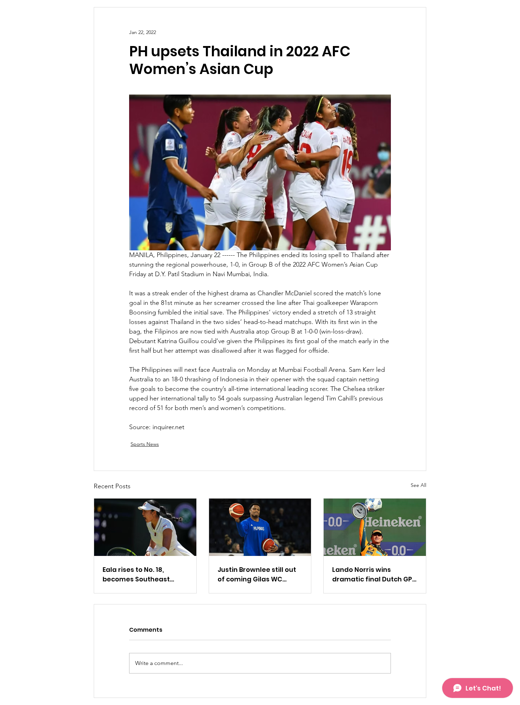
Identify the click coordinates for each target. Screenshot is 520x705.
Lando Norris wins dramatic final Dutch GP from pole (372, 574)
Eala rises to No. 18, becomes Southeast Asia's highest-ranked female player (140, 574)
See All (418, 485)
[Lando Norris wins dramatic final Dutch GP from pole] (375, 527)
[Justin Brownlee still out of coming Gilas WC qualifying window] (260, 527)
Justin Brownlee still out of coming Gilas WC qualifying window (257, 574)
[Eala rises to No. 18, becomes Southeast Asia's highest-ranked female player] (145, 527)
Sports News (145, 444)
